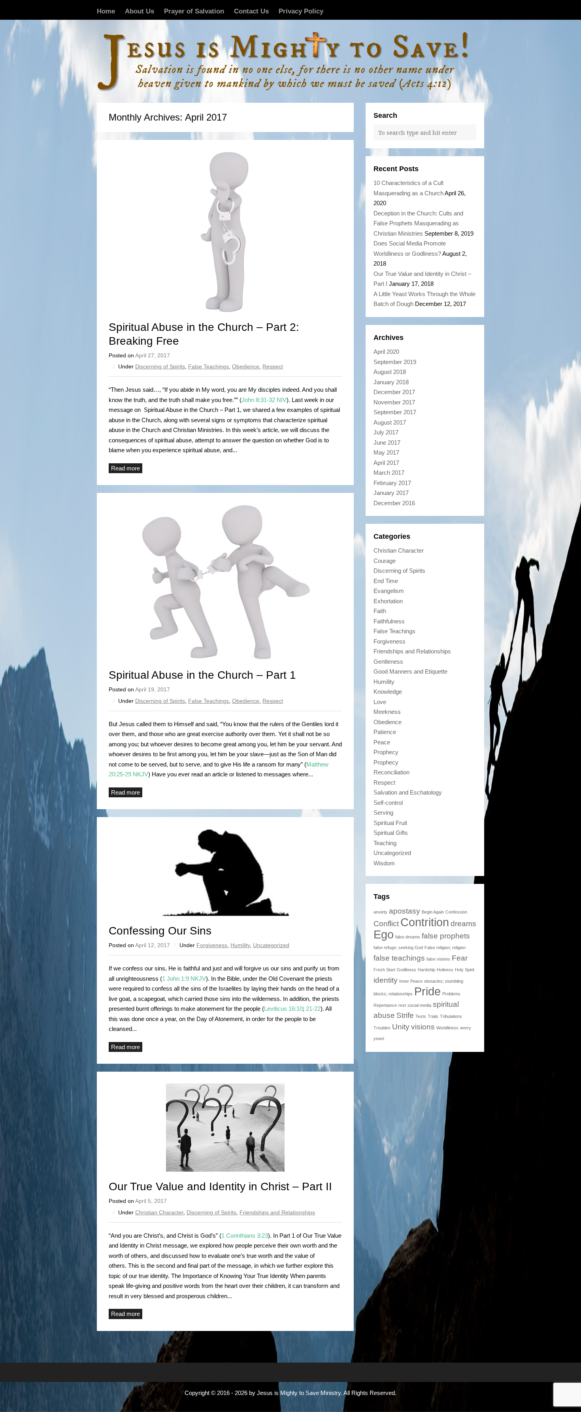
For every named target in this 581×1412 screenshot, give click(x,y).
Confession (456, 912)
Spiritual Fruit (390, 822)
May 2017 (386, 452)
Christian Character (159, 1212)
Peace (382, 742)
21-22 (313, 1008)
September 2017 (395, 412)
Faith (380, 611)
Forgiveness (211, 945)
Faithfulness (389, 621)
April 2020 (386, 351)
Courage (385, 560)
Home (106, 11)
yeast (379, 1038)
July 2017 (386, 432)
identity (386, 980)
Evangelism (389, 590)
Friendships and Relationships (277, 1212)
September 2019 (395, 362)
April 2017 (386, 462)
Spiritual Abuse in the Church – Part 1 (202, 675)
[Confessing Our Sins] (225, 872)
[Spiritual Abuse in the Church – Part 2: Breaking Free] (225, 232)
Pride (427, 991)
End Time (386, 581)
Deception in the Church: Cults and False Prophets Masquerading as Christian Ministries (418, 223)
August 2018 (390, 371)
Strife (405, 1015)
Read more (125, 468)
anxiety (380, 912)
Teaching (385, 843)
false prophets (446, 936)
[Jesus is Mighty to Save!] (290, 61)
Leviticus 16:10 (283, 1008)
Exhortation (388, 601)
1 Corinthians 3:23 (244, 1235)
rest (402, 1005)
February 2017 (392, 482)
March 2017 (389, 472)
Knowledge (388, 691)
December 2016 (394, 503)
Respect (272, 366)
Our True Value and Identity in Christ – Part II (220, 1186)
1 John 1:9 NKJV (184, 978)
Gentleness (388, 661)
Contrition (424, 922)
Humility (240, 945)
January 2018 (391, 382)
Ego (384, 934)
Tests (420, 1016)
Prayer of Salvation (194, 11)
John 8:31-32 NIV (264, 399)
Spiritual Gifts (391, 832)
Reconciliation (391, 772)
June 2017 (387, 442)
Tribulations (451, 1016)
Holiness (445, 969)
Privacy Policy (301, 11)
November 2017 (394, 402)
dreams (463, 923)
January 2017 (391, 492)
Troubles (382, 1027)
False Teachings (208, 366)
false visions (438, 959)
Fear (460, 958)
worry (465, 1027)
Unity (400, 1027)
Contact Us (251, 11)
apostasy (404, 911)
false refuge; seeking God (398, 947)
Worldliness (447, 1027)
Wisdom (384, 863)
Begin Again (433, 912)
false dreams (407, 936)
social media (419, 1005)
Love (380, 701)
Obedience (245, 366)
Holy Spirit (464, 969)
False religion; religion (445, 947)
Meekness (387, 711)
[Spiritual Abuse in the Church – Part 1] (225, 582)
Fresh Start (384, 969)
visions (423, 1027)
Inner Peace (411, 981)
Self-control (388, 802)
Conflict (386, 923)
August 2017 (390, 422)
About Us (139, 11)
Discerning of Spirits (160, 366)
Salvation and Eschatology (408, 792)
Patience (385, 732)
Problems (451, 993)
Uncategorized (271, 945)
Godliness (406, 969)
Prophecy (386, 752)
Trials (433, 1016)
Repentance (385, 1005)
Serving (383, 812)
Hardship (426, 969)
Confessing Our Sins (160, 931)
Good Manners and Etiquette (410, 671)
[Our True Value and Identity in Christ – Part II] (225, 1128)
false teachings (399, 958)
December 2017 (394, 392)
